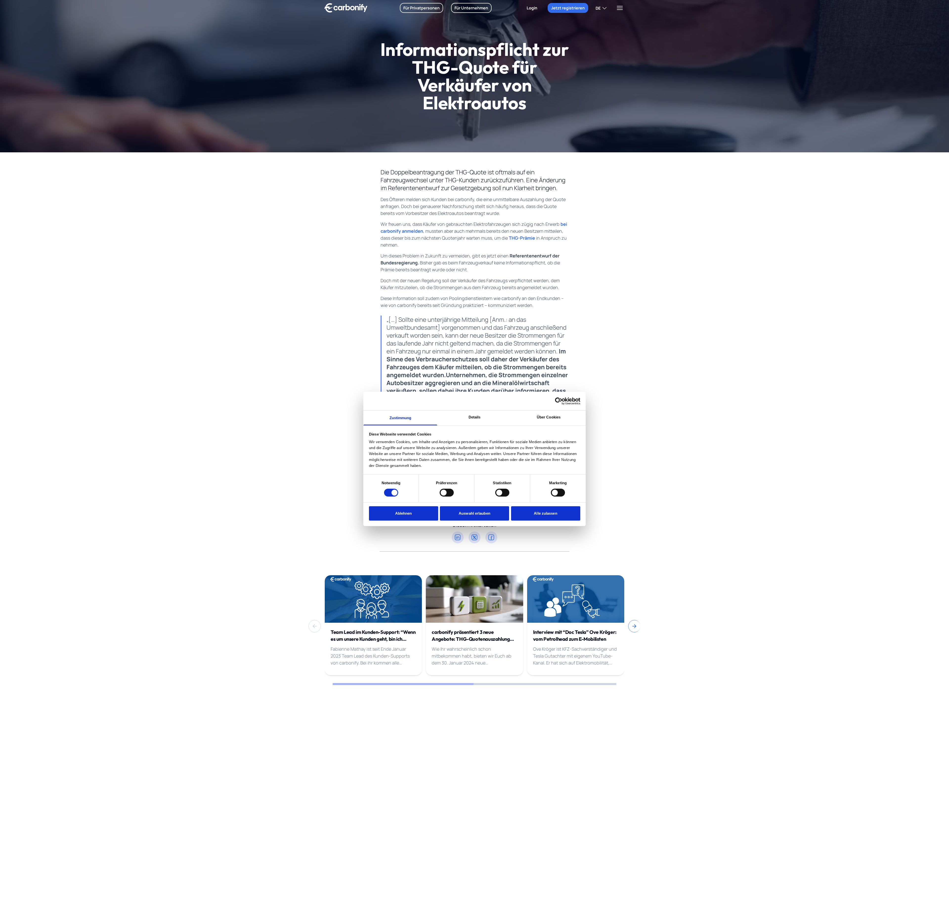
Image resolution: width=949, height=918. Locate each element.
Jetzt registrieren (568, 8)
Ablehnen (403, 513)
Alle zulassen (545, 513)
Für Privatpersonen (421, 8)
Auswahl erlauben (474, 513)
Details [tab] (475, 417)
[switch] (447, 493)
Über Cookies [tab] (549, 417)
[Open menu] (620, 8)
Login (532, 8)
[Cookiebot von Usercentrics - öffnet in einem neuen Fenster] (558, 401)
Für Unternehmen (471, 8)
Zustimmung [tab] (400, 418)
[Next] (634, 626)
